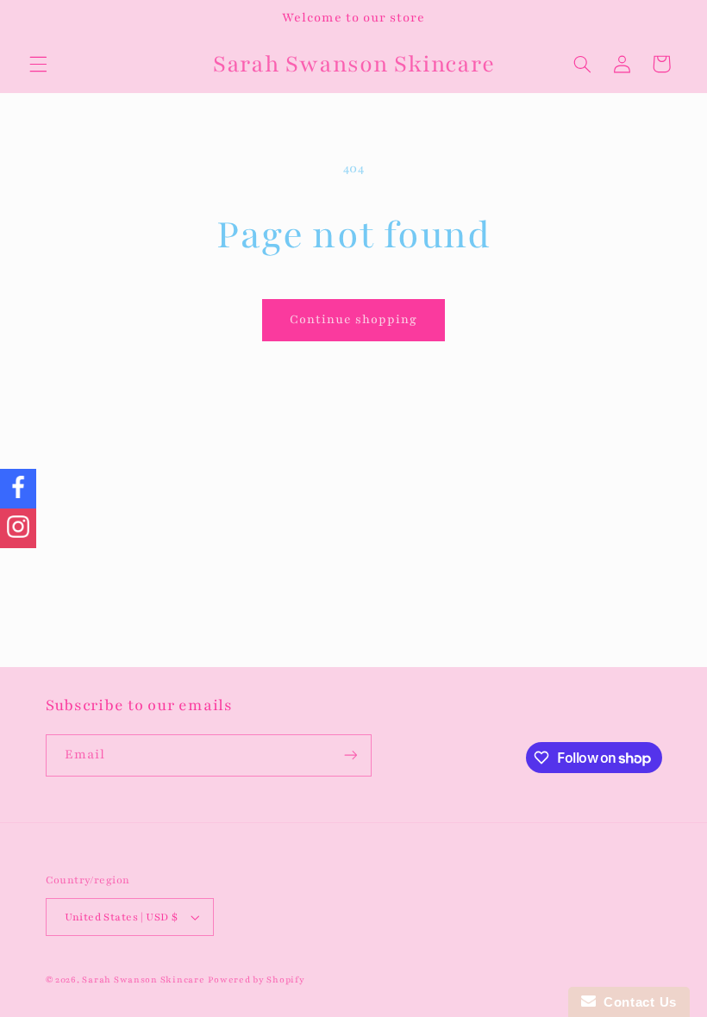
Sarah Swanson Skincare (143, 980)
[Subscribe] (350, 755)
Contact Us (636, 1002)
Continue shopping (354, 319)
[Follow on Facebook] (18, 488)
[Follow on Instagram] (18, 528)
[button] (38, 64)
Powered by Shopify (256, 980)
